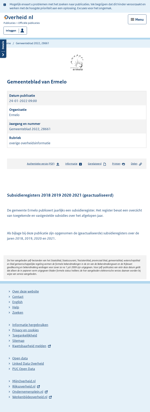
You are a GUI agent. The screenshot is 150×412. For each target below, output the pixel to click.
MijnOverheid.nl (24, 381)
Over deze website (25, 291)
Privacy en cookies (25, 330)
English (17, 302)
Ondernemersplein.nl (27, 392)
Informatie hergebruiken (30, 325)
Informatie (71, 163)
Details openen (3, 48)
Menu (139, 19)
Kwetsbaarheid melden (29, 346)
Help (15, 307)
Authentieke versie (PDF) (41, 164)
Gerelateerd (94, 163)
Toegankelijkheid (24, 335)
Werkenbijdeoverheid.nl (29, 397)
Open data (20, 358)
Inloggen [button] (11, 30)
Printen (116, 163)
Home (7, 43)
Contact (17, 297)
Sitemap (18, 341)
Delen (134, 163)
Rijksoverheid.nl (23, 386)
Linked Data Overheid (28, 363)
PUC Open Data (23, 369)
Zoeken (17, 312)
